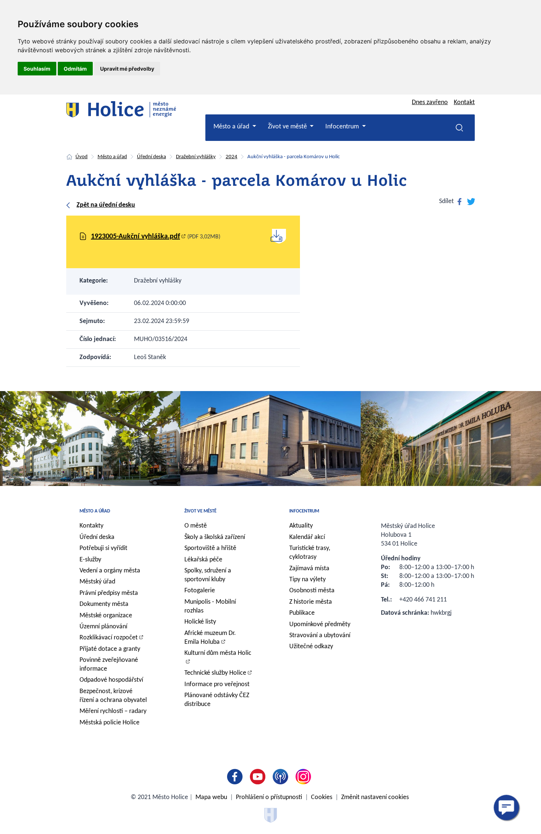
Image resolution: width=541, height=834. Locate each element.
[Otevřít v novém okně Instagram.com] (305, 776)
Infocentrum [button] (342, 126)
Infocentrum (304, 511)
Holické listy (200, 621)
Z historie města (310, 602)
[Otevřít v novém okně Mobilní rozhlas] (282, 776)
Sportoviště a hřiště (210, 548)
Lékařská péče (203, 559)
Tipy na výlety (307, 579)
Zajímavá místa (309, 568)
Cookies (321, 797)
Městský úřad (97, 581)
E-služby (90, 559)
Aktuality (301, 525)
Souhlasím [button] (37, 68)
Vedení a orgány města (109, 570)
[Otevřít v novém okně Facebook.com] (236, 776)
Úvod (81, 157)
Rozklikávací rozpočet (108, 637)
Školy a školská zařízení (214, 537)
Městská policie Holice (109, 722)
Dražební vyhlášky (196, 157)
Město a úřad (112, 157)
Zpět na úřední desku (106, 205)
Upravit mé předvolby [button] (127, 68)
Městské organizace (105, 615)
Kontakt (464, 102)
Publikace (302, 613)
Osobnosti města (312, 590)
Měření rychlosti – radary (112, 711)
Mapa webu (211, 797)
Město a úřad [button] (232, 126)
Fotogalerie (199, 590)
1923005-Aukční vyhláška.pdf (135, 236)
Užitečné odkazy (311, 646)
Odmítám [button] (75, 68)
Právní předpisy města (108, 593)
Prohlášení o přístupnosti (269, 797)
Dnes (430, 102)
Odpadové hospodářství (111, 680)
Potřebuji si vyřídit (103, 548)
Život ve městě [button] (288, 126)
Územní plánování (103, 626)
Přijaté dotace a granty (109, 649)
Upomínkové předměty (319, 624)
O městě (195, 525)
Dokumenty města (103, 604)
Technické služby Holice (215, 673)
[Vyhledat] (459, 127)
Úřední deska (151, 157)
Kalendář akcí (307, 537)
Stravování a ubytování (319, 635)
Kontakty (91, 525)
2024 (231, 157)
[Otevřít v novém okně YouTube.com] (259, 776)
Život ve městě (200, 511)
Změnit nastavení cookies (375, 797)
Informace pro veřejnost (217, 684)
